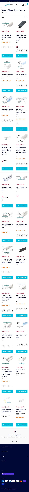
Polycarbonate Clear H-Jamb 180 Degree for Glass (21, 297)
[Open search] (17, 5)
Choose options (7, 55)
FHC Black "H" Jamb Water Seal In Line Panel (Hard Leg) (21, 261)
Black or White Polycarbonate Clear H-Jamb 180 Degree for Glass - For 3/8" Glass (21, 37)
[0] (26, 5)
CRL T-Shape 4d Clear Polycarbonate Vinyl (21, 188)
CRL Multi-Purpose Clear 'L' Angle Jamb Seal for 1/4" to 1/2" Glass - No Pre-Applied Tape (7, 151)
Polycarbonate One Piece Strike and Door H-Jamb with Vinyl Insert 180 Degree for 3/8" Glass (7, 373)
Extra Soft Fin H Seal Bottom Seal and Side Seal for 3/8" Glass (7, 261)
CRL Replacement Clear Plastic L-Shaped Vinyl (7, 189)
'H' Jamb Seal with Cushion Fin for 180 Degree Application (6, 35)
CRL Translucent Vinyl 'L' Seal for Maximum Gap (7, 226)
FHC (17, 264)
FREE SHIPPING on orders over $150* (14, 1)
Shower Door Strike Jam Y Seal (21, 410)
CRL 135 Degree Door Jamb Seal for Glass (21, 75)
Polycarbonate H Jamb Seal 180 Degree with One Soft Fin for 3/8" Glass (7, 336)
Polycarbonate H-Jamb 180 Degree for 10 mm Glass (21, 335)
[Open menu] (2, 4)
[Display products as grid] (24, 17)
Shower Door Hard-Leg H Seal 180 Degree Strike (7, 411)
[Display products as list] (26, 17)
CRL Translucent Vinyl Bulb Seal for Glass (21, 225)
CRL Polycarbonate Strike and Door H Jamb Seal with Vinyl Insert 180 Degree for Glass (21, 151)
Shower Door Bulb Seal (20, 370)
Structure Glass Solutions (20, 374)
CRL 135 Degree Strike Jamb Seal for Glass (7, 110)
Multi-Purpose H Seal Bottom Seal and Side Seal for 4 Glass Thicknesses (7, 298)
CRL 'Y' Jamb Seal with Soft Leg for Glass (7, 75)
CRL (2, 39)
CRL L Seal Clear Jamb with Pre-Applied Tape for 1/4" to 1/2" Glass (21, 112)
